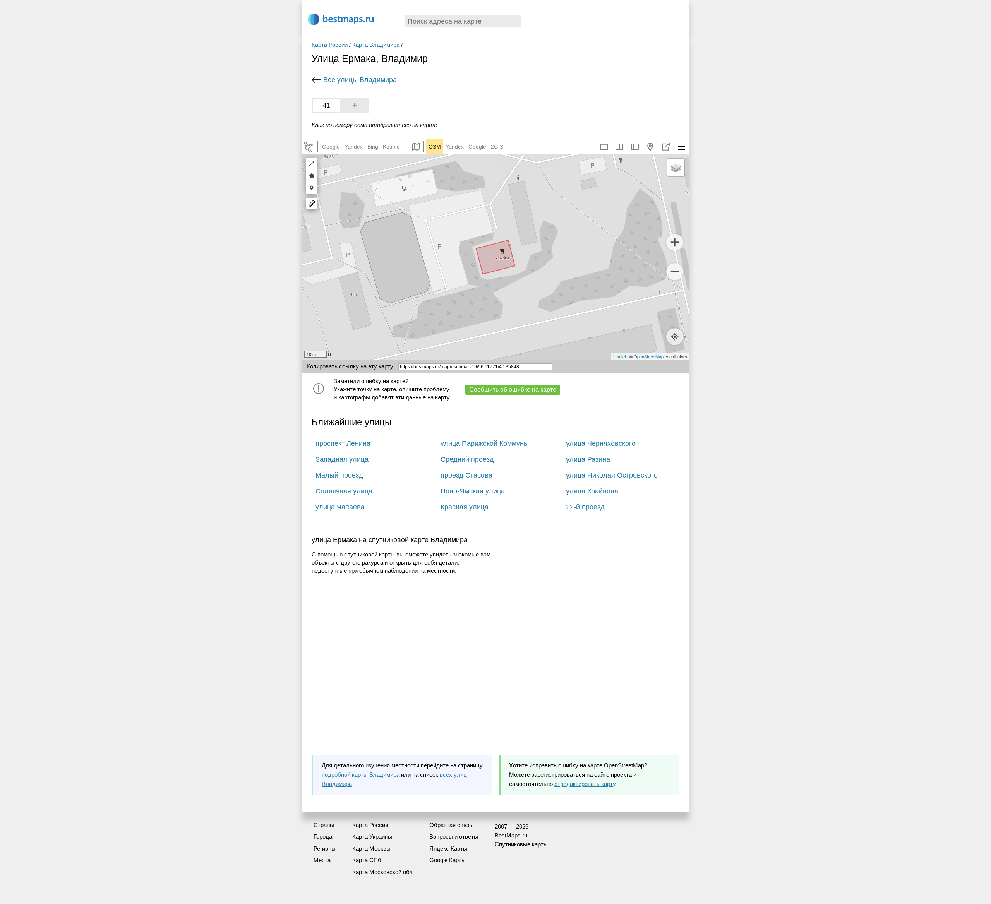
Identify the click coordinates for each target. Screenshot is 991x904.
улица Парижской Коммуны (485, 443)
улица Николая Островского (612, 475)
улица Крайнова (592, 491)
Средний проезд (467, 459)
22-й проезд (585, 507)
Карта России (330, 44)
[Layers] (675, 167)
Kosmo (391, 147)
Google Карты (447, 860)
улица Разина (588, 459)
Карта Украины (372, 836)
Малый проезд (339, 475)
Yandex (354, 147)
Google (331, 147)
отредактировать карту (584, 784)
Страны (324, 825)
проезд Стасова (466, 475)
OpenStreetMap (649, 356)
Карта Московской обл (382, 872)
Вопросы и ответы (453, 836)
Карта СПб (366, 860)
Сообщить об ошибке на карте (512, 389)
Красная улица (465, 507)
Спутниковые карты (521, 844)
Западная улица (342, 459)
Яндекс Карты (448, 848)
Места (322, 860)
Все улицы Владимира (360, 80)
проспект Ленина (342, 443)
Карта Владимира (375, 44)
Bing (372, 147)
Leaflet (619, 356)
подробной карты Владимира (360, 774)
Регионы (325, 848)
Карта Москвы (371, 848)
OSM (435, 147)
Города (323, 836)
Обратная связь (450, 825)
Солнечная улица (343, 491)
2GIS (497, 147)
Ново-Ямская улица (473, 491)
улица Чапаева (340, 507)
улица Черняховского (601, 443)
